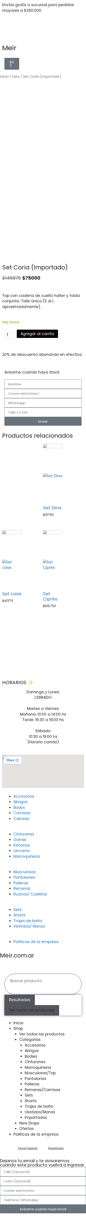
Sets (16, 76)
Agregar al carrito (37, 333)
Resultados (19, 999)
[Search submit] (11, 990)
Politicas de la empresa (35, 1134)
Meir (9, 48)
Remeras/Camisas (42, 1089)
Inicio (4, 76)
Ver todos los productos (31, 1010)
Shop (18, 1028)
